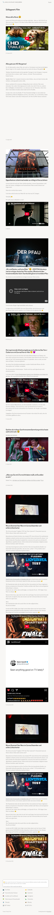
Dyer (42, 480)
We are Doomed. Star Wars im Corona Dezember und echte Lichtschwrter (23, 527)
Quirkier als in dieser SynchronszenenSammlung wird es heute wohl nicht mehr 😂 (27, 431)
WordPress (49, 911)
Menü (49, 2)
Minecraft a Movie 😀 (13, 17)
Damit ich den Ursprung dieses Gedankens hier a (18, 579)
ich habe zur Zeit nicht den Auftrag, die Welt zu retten (26, 480)
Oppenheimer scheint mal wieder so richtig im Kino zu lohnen (26, 180)
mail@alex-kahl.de (18, 886)
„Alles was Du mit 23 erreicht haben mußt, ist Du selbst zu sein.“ (24, 476)
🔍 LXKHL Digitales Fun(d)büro (12, 2)
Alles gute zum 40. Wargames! (16, 64)
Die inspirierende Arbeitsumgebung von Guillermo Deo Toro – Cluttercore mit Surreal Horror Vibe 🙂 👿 (26, 351)
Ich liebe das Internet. (11, 435)
